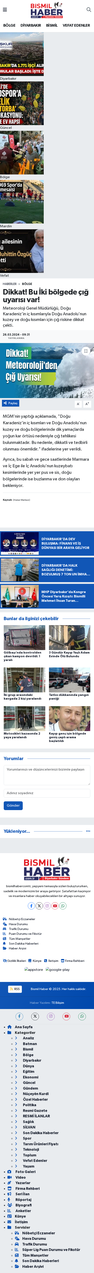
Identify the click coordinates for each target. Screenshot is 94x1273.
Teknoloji (30, 1149)
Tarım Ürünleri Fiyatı (40, 1144)
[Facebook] (31, 905)
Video (20, 1177)
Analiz (28, 1038)
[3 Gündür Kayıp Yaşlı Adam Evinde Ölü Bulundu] (70, 637)
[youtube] (66, 1016)
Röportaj (23, 1200)
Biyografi (23, 1205)
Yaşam (28, 1166)
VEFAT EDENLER (76, 26)
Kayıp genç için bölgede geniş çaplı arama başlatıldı (67, 737)
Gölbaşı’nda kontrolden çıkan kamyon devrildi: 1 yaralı (22, 656)
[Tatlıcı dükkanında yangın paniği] (70, 680)
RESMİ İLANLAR (36, 1116)
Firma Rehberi (74, 961)
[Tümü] (88, 831)
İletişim (53, 961)
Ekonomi (30, 1077)
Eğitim (28, 1071)
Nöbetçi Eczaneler (22, 919)
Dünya (28, 1066)
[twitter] (35, 1016)
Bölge (27, 284)
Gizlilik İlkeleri (16, 961)
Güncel (28, 1083)
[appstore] (34, 971)
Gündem (30, 1088)
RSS (17, 989)
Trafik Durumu (18, 929)
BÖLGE (9, 26)
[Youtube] (55, 905)
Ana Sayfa (24, 1027)
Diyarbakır (31, 1060)
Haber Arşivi (17, 948)
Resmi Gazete (34, 1111)
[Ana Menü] (5, 10)
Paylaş (13, 403)
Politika (29, 1105)
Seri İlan (22, 1194)
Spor (26, 1138)
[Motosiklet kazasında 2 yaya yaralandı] (24, 718)
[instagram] (51, 1016)
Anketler (23, 1211)
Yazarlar (22, 1183)
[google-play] (58, 971)
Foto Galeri (25, 1172)
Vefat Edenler (34, 1161)
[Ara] (89, 10)
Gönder (13, 805)
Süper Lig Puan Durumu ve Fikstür (51, 1250)
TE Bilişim (57, 1002)
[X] (39, 905)
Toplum (29, 1155)
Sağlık (28, 1122)
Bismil (27, 1049)
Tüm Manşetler (19, 938)
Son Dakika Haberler (40, 1133)
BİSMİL (51, 26)
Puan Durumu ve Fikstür (25, 933)
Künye (37, 961)
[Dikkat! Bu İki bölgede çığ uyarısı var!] (47, 370)
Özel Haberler (35, 1099)
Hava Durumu (18, 924)
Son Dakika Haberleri (23, 943)
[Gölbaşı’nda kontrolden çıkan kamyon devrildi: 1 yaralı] (24, 637)
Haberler (10, 284)
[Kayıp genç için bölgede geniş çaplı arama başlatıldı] (70, 718)
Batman (29, 1044)
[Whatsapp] (62, 905)
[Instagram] (47, 905)
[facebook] (19, 1016)
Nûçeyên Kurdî (35, 1094)
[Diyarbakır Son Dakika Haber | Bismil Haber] (47, 10)
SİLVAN (28, 1127)
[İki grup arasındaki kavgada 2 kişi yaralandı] (24, 680)
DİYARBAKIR (31, 26)
